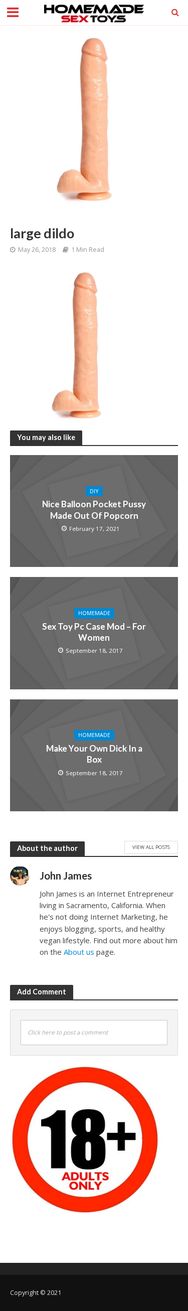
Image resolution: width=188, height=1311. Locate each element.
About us (79, 952)
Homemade (94, 613)
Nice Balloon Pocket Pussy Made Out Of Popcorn (94, 509)
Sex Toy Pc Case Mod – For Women (94, 632)
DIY (94, 491)
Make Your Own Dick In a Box (94, 754)
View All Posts (151, 846)
